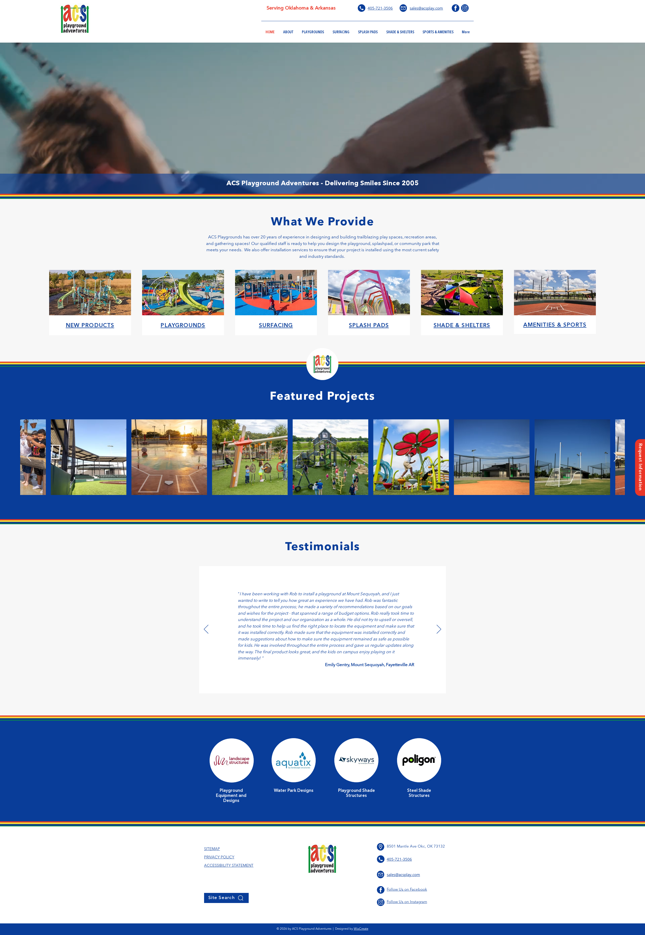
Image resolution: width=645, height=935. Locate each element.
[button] (640, 467)
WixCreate (361, 928)
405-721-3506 (380, 8)
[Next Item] (616, 457)
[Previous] (206, 629)
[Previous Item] (29, 457)
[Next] (439, 629)
